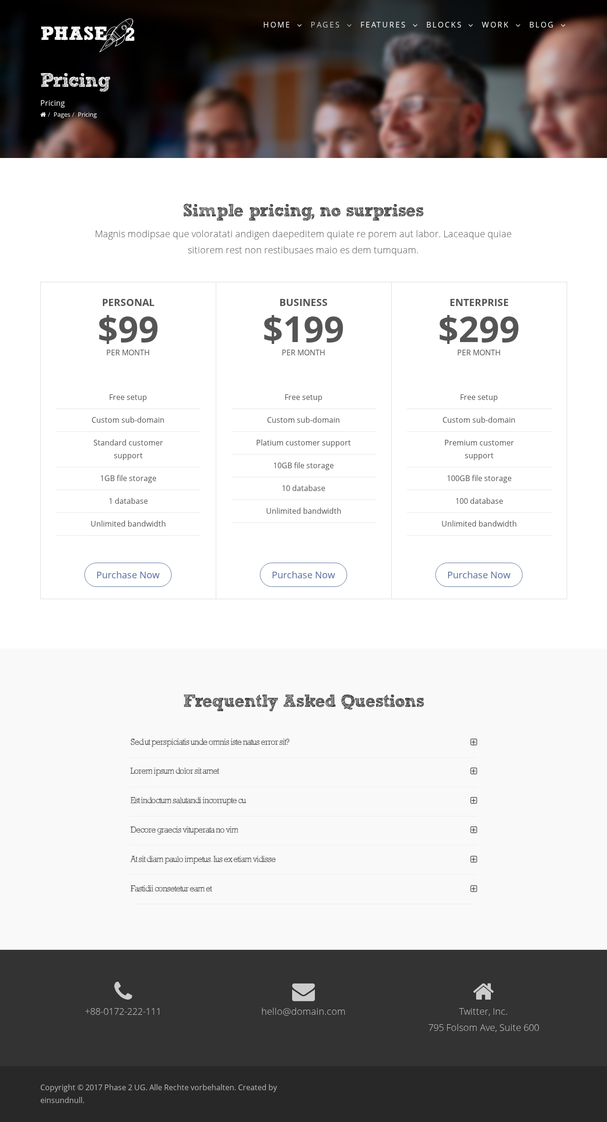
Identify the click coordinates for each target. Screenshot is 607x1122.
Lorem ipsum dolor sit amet (174, 772)
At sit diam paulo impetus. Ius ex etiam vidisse (203, 860)
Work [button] (497, 24)
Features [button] (385, 24)
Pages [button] (327, 24)
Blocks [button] (446, 24)
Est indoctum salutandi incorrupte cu (188, 801)
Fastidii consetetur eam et (171, 889)
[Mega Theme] (43, 114)
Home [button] (278, 24)
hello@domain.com (303, 1011)
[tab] (303, 747)
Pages (62, 114)
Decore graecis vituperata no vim (184, 830)
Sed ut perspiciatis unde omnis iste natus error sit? (209, 743)
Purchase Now (128, 574)
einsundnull (61, 1100)
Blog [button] (543, 24)
